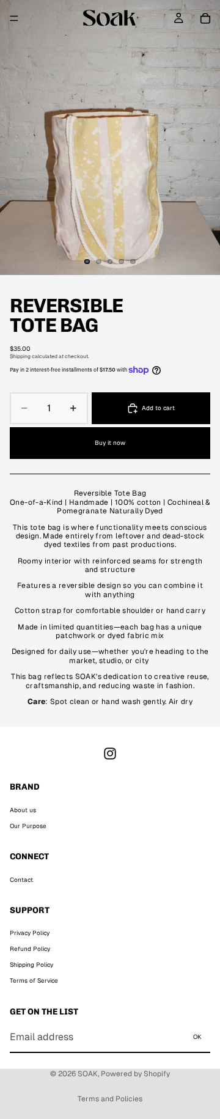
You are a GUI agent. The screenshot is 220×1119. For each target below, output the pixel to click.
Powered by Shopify (135, 1074)
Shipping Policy (31, 965)
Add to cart (158, 408)
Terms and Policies (110, 1099)
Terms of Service (34, 981)
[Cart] (205, 18)
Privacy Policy (30, 933)
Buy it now (110, 443)
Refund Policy (30, 949)
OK (197, 1037)
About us (23, 810)
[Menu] (14, 18)
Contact (21, 880)
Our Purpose (28, 826)
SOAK (88, 1074)
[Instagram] (110, 753)
